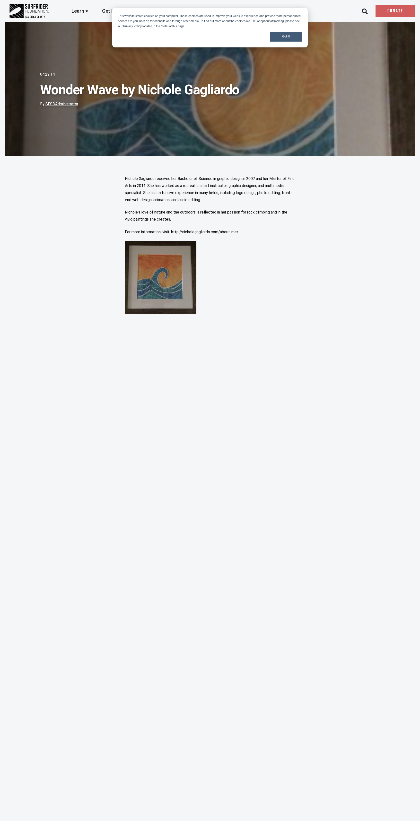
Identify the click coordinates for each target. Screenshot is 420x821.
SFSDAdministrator (61, 104)
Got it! (286, 36)
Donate (395, 11)
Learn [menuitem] (78, 11)
